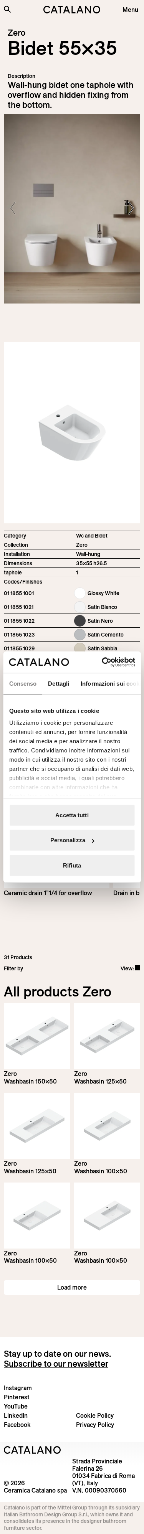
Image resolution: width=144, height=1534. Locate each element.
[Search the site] (7, 9)
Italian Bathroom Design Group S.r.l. (46, 1514)
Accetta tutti (71, 815)
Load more (72, 1287)
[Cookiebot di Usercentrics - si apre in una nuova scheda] (102, 662)
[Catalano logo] (72, 9)
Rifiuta (72, 865)
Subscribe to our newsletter (56, 1363)
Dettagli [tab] (58, 683)
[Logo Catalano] (32, 1450)
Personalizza (67, 840)
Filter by (13, 968)
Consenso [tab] (22, 683)
